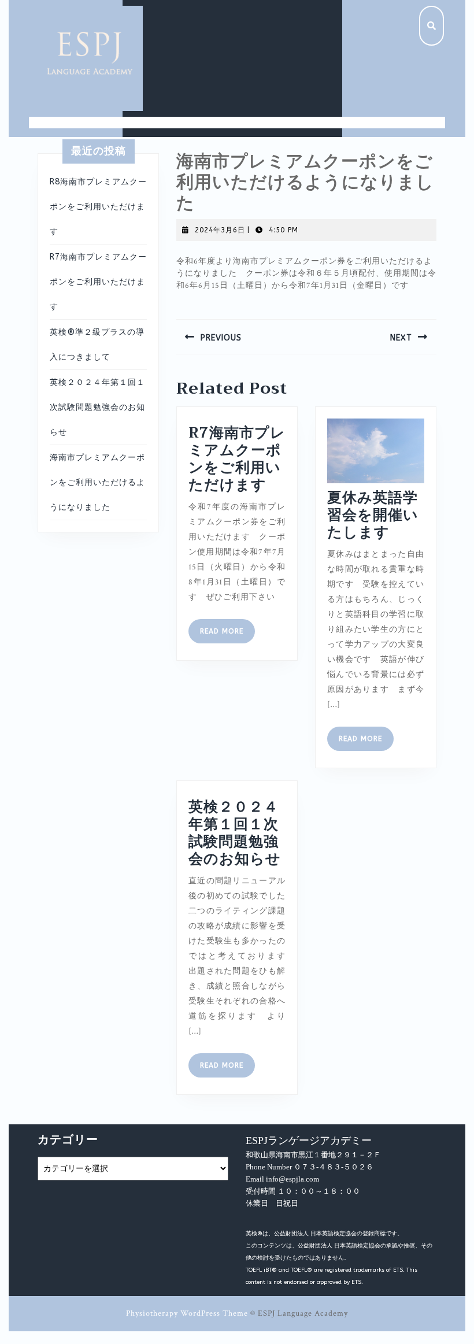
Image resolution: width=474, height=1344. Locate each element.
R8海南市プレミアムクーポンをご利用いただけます (98, 206)
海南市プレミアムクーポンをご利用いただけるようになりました (97, 482)
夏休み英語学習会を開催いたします (373, 515)
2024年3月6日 (220, 230)
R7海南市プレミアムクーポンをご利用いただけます (98, 282)
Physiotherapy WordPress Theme (187, 1313)
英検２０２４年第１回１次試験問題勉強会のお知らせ (97, 407)
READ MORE (227, 634)
